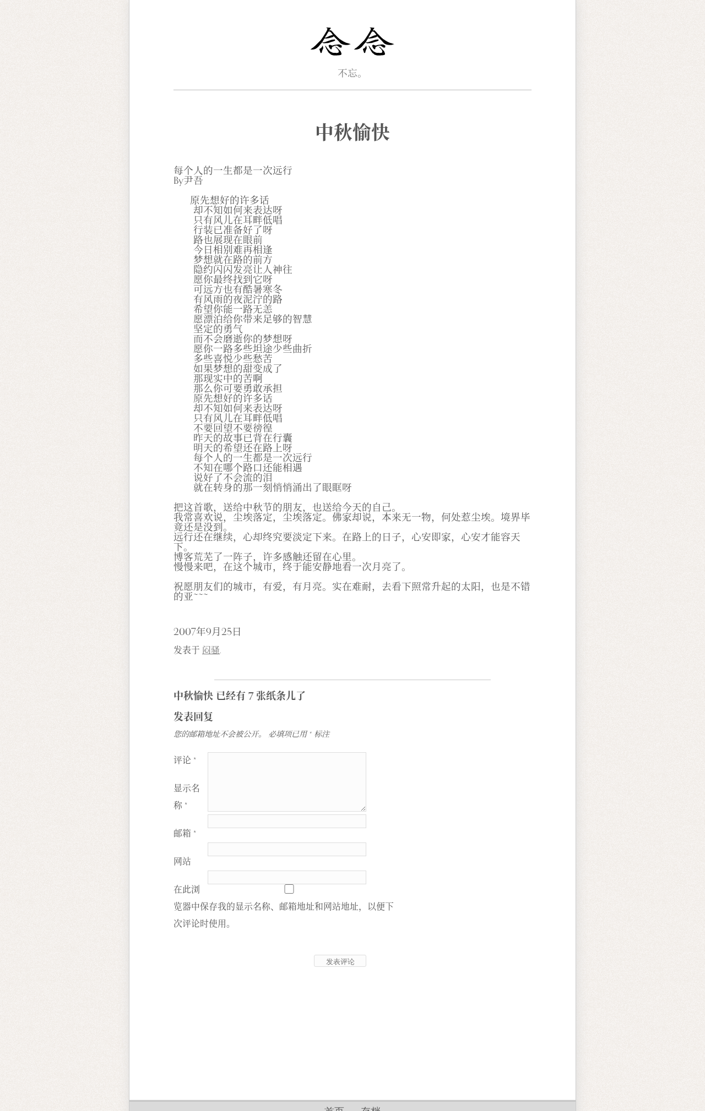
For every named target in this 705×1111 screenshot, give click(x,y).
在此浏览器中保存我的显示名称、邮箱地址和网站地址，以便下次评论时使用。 (283, 907)
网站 (182, 862)
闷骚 (211, 650)
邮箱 (184, 834)
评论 (184, 760)
